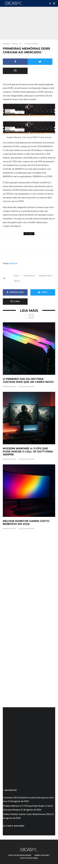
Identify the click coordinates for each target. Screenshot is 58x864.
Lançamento (29, 276)
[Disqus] (29, 576)
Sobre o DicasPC (42, 855)
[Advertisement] (29, 752)
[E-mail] (15, 71)
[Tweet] (40, 61)
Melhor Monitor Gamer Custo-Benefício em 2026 (26, 523)
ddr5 (17, 276)
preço (17, 281)
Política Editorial (29, 858)
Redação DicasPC (9, 386)
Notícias (15, 44)
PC (20, 44)
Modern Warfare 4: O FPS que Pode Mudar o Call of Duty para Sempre (28, 451)
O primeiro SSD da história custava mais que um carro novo (28, 381)
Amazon (13, 263)
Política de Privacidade (19, 855)
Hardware (6, 44)
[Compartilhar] (15, 61)
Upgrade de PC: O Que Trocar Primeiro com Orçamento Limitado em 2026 (37, 240)
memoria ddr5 (46, 276)
